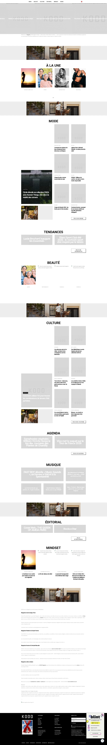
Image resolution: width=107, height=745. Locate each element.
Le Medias (40, 734)
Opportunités (38, 742)
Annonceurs (40, 732)
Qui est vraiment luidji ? (56, 648)
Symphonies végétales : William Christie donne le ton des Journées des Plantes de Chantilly (36, 442)
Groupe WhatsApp (41, 730)
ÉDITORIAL (78, 89)
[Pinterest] (77, 1)
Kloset (73, 145)
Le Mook (39, 735)
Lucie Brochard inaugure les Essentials (36, 239)
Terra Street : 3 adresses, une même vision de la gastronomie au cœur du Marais (53, 18)
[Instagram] (71, 1)
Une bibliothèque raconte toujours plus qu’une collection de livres (77, 351)
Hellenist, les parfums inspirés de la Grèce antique (62, 290)
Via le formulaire (58, 733)
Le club (56, 723)
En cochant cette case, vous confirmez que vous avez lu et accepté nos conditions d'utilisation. (78, 727)
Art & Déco (73, 347)
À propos (23, 742)
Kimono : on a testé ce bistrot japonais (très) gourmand (77, 414)
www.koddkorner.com (72, 681)
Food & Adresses (58, 378)
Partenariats (57, 724)
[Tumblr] (76, 1)
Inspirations (62, 89)
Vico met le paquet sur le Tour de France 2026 (70, 442)
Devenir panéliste (42, 731)
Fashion (41, 617)
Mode (30, 1)
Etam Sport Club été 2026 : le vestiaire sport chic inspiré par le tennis (70, 240)
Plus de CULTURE (78, 421)
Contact (27, 742)
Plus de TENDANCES (78, 250)
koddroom (43, 681)
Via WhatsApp (57, 730)
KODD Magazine (42, 665)
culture (78, 665)
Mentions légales (51, 742)
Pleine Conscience (61, 571)
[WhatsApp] (74, 1)
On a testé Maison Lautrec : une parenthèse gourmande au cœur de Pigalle (61, 414)
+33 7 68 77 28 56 (57, 731)
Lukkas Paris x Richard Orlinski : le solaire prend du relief (78, 149)
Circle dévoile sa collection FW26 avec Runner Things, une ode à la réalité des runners (36, 195)
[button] (85, 1)
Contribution (44, 742)
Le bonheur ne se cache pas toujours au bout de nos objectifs (28, 93)
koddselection (33, 681)
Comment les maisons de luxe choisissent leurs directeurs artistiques (62, 93)
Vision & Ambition (28, 89)
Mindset (56, 1)
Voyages (56, 347)
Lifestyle (25, 392)
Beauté (36, 1)
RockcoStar (69, 528)
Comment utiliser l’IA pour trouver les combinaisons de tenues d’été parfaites (36, 398)
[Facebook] (73, 1)
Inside (61, 1)
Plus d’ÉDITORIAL (78, 538)
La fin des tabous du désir (45, 574)
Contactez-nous (57, 734)
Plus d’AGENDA (78, 453)
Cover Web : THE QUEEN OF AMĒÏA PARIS (37, 529)
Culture (42, 1)
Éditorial (49, 1)
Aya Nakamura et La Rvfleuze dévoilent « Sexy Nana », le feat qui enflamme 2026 (75, 474)
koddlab (38, 681)
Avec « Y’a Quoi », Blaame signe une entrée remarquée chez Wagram (75, 488)
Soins (45, 89)
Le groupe (57, 718)
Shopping (25, 189)
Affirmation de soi (45, 571)
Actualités (57, 720)
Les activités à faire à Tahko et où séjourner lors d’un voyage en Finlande (78, 382)
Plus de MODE (78, 218)
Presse (56, 722)
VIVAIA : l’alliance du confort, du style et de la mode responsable (77, 179)
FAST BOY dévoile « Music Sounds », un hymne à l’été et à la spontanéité (42, 474)
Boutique (56, 719)
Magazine (28, 34)
